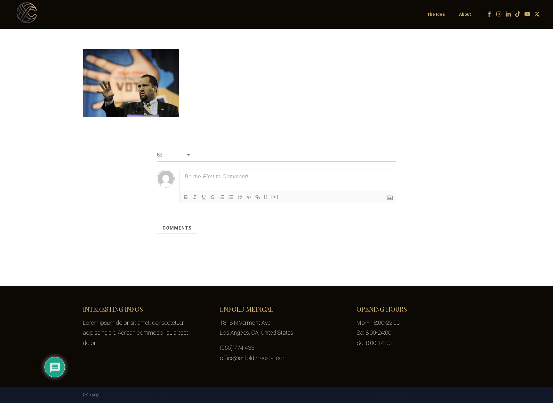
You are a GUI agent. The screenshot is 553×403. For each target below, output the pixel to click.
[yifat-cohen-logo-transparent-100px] (27, 14)
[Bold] (185, 197)
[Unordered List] (230, 197)
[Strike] (212, 197)
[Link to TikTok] (518, 14)
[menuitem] (435, 14)
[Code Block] (248, 197)
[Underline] (203, 197)
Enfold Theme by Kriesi (144, 395)
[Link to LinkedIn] (508, 14)
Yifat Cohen (114, 395)
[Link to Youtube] (527, 14)
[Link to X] (537, 14)
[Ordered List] (221, 197)
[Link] (257, 197)
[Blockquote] (239, 197)
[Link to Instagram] (498, 14)
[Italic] (194, 197)
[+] (274, 196)
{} (266, 196)
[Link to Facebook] (489, 14)
